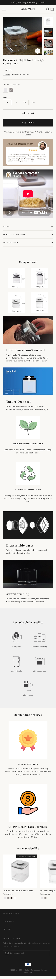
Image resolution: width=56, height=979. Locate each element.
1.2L (24, 102)
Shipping (6, 74)
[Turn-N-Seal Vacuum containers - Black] (12, 898)
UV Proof (11, 89)
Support (7, 929)
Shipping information (14, 234)
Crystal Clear (5, 89)
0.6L (33, 102)
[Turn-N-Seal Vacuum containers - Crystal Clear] (5, 898)
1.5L (16, 102)
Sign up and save (12, 939)
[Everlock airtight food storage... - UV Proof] (45, 898)
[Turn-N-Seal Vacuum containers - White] (15, 898)
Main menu (8, 921)
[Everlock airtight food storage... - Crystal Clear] (42, 898)
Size (5, 97)
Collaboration (11, 913)
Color (11, 84)
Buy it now (28, 122)
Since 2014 (28, 972)
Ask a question (10, 242)
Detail (6, 226)
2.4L (7, 102)
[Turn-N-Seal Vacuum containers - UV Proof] (8, 898)
